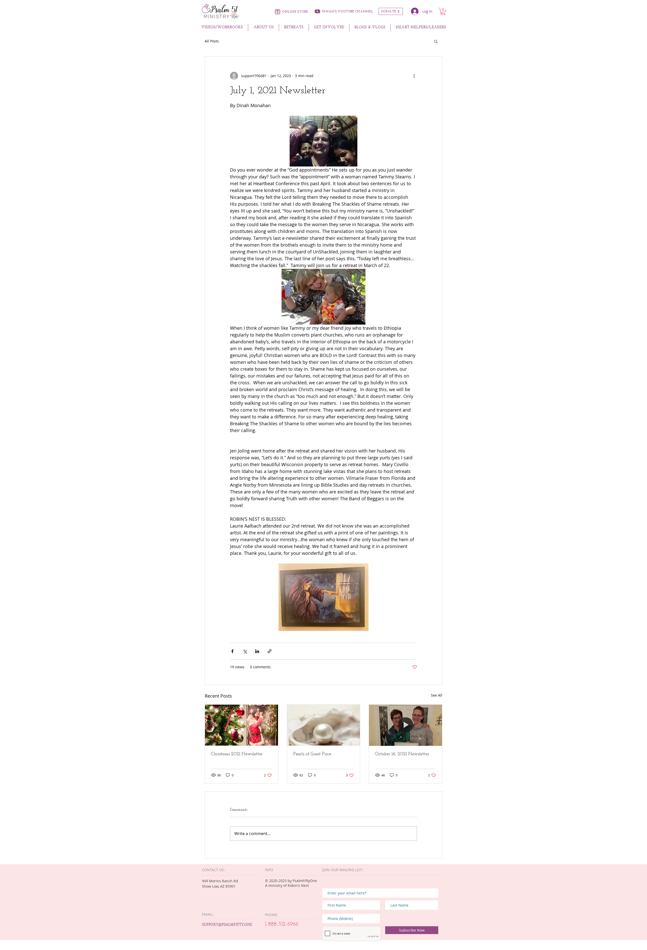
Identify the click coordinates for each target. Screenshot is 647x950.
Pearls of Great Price (312, 754)
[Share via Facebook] (232, 651)
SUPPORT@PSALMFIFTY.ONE (227, 924)
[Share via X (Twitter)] (244, 651)
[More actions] (414, 76)
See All (436, 695)
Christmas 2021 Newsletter (237, 754)
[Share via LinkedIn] (257, 651)
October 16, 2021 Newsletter (402, 754)
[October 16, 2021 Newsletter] (405, 725)
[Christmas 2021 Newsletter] (241, 725)
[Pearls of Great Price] (323, 725)
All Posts (212, 41)
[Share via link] (269, 651)
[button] (443, 11)
